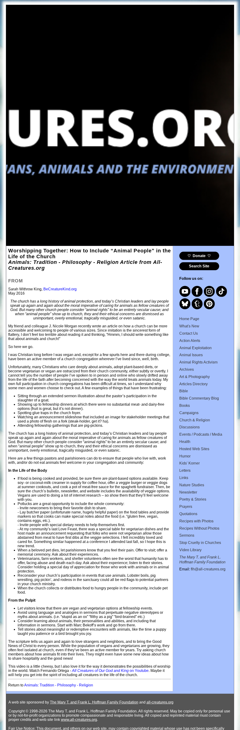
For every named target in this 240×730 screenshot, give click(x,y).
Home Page (189, 319)
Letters (185, 470)
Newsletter (188, 492)
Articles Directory (193, 384)
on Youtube (110, 671)
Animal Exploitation (195, 348)
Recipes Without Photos (199, 528)
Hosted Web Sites (194, 449)
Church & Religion (194, 420)
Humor (185, 456)
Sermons (186, 535)
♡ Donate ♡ (199, 256)
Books (184, 406)
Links (183, 478)
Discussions (189, 427)
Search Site (199, 266)
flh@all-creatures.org (208, 569)
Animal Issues (191, 355)
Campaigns (189, 413)
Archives (186, 369)
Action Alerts (189, 341)
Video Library (190, 550)
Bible (183, 391)
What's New (189, 326)
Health (184, 442)
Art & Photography (194, 377)
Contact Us (188, 333)
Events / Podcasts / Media (200, 434)
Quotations (188, 514)
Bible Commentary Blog (199, 398)
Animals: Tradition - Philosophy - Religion (58, 685)
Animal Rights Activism (198, 362)
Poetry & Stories (192, 499)
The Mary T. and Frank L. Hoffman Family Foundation (94, 702)
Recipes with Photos (196, 521)
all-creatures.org (159, 702)
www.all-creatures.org (79, 720)
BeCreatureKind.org (60, 289)
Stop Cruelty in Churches (200, 543)
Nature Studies (191, 485)
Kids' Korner (189, 463)
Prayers (185, 507)
